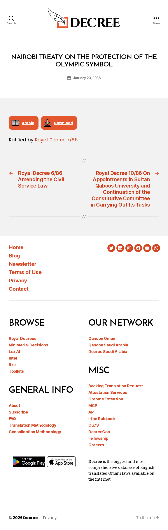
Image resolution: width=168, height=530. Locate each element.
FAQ (12, 418)
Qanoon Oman (101, 338)
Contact (18, 289)
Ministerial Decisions (28, 345)
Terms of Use (25, 272)
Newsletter (22, 264)
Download (63, 122)
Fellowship (98, 438)
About (14, 405)
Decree (30, 517)
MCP (92, 405)
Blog (14, 255)
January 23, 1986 (87, 78)
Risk (13, 364)
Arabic (28, 122)
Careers (96, 445)
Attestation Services (107, 392)
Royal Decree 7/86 (56, 140)
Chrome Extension (105, 399)
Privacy (18, 280)
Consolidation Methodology (35, 431)
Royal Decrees (22, 338)
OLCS (93, 425)
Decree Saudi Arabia (107, 351)
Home (16, 247)
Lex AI (14, 351)
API (91, 412)
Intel (13, 358)
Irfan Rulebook (102, 418)
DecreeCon (99, 431)
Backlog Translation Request (115, 386)
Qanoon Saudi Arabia (108, 345)
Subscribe (18, 412)
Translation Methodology (32, 425)
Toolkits (16, 371)
